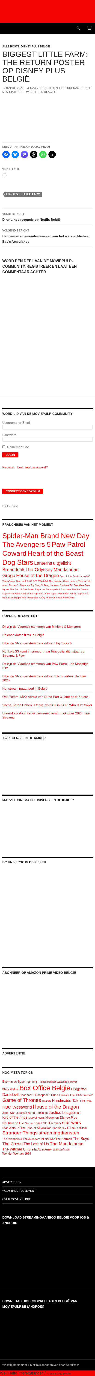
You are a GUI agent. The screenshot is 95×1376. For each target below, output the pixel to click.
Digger (17, 597)
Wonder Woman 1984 (16, 1153)
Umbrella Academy (37, 1149)
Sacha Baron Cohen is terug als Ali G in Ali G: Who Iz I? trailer (47, 705)
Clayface (81, 593)
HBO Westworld (17, 1107)
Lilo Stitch (73, 576)
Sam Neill (21, 581)
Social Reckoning (65, 597)
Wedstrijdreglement (19, 1190)
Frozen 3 (13, 585)
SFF (35, 581)
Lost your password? (32, 467)
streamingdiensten (59, 1132)
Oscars (29, 1123)
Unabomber (63, 593)
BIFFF (35, 1081)
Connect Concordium (23, 491)
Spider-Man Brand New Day (45, 535)
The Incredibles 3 (31, 597)
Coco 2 (63, 576)
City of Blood (48, 597)
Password (9, 435)
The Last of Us (36, 1144)
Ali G (29, 581)
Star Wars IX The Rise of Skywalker (26, 1128)
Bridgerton (78, 1089)
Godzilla (46, 1101)
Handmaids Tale (65, 1100)
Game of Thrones (21, 1100)
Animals (25, 593)
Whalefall (43, 581)
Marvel (32, 1117)
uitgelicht (62, 563)
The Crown (12, 1144)
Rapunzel (40, 589)
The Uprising (55, 581)
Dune (54, 1095)
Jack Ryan (8, 1113)
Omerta (85, 589)
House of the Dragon (37, 575)
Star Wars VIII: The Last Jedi (69, 1128)
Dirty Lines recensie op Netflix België (31, 216)
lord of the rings (47, 593)
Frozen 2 (88, 1095)
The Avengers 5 (26, 544)
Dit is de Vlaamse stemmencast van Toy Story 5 (37, 643)
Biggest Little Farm (23, 194)
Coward (14, 553)
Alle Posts (10, 46)
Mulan (41, 1117)
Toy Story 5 (37, 585)
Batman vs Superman (16, 1081)
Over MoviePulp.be (16, 1199)
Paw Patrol (68, 544)
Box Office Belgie (44, 1088)
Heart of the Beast (55, 553)
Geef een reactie (43, 92)
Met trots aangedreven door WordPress (54, 1365)
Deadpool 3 (42, 1095)
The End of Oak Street (22, 589)
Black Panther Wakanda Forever (58, 1081)
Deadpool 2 (27, 1095)
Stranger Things (20, 1132)
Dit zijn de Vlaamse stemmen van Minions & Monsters (41, 626)
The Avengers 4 (12, 1139)
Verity (73, 593)
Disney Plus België (35, 46)
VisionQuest (8, 581)
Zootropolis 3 (53, 589)
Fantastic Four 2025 (70, 1095)
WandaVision (61, 1149)
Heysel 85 (85, 576)
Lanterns (43, 563)
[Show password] (89, 439)
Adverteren (11, 1182)
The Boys (81, 1138)
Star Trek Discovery (47, 1123)
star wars (71, 1122)
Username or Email (16, 422)
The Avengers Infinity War (39, 1139)
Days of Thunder (11, 593)
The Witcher (12, 1149)
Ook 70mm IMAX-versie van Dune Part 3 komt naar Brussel (45, 697)
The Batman (64, 1139)
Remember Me (18, 447)
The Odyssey (39, 569)
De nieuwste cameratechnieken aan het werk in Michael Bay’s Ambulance (45, 236)
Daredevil (10, 1095)
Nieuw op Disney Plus (61, 1117)
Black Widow (10, 1089)
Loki (78, 1113)
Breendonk (13, 569)
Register (8, 467)
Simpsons (24, 585)
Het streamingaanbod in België (24, 688)
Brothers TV (66, 585)
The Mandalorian (66, 1143)
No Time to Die (13, 1123)
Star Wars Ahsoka (70, 589)
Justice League (62, 1112)
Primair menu (89, 28)
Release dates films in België (23, 635)
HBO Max (86, 1101)
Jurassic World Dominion (32, 1113)
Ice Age (34, 593)
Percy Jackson (51, 585)
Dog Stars (17, 562)
